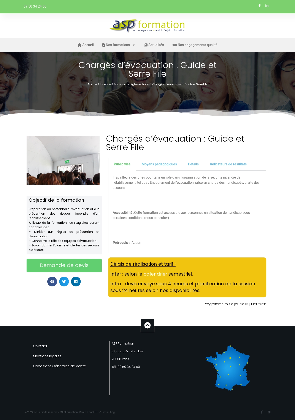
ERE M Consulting (104, 412)
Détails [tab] (193, 164)
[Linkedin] (269, 412)
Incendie (105, 84)
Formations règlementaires (132, 84)
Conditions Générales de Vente (59, 366)
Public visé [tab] (122, 164)
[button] (52, 281)
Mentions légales (47, 356)
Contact (40, 346)
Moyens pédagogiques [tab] (159, 164)
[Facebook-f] (261, 412)
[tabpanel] (187, 212)
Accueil (92, 84)
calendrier (155, 274)
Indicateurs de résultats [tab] (228, 164)
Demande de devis (64, 265)
